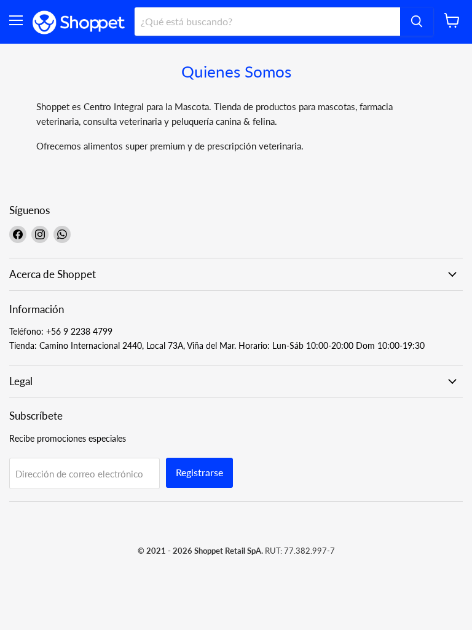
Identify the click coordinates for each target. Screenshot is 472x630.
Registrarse (199, 472)
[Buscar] (416, 21)
